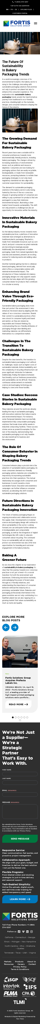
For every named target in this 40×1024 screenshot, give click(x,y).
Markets (7, 962)
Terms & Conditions (20, 969)
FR (12, 9)
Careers (21, 964)
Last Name (6, 778)
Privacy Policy (25, 831)
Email (9, 790)
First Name (6, 770)
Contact (32, 964)
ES (16, 9)
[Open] (35, 23)
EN (7, 9)
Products (19, 962)
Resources (9, 964)
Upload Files (26, 9)
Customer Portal (20, 13)
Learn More (18, 899)
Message (10, 802)
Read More (16, 704)
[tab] (13, 717)
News (7, 673)
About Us (31, 962)
